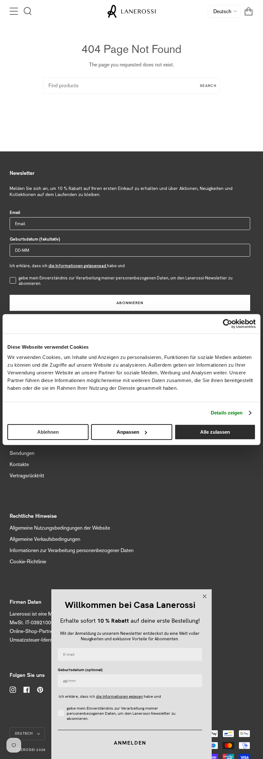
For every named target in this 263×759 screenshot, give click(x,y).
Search (208, 85)
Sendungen (22, 453)
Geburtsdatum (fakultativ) (35, 239)
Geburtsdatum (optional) (80, 669)
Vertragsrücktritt (27, 476)
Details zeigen (226, 412)
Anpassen (128, 432)
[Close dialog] (204, 596)
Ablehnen (48, 432)
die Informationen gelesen (119, 696)
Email (15, 212)
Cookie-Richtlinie (28, 562)
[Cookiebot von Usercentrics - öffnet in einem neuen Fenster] (227, 323)
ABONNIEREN (129, 302)
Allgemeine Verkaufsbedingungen (45, 539)
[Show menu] (14, 11)
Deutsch (24, 733)
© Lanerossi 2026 (28, 750)
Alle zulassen (215, 432)
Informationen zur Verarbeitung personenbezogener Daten (71, 550)
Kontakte (19, 464)
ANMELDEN (130, 742)
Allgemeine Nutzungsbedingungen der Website (60, 528)
